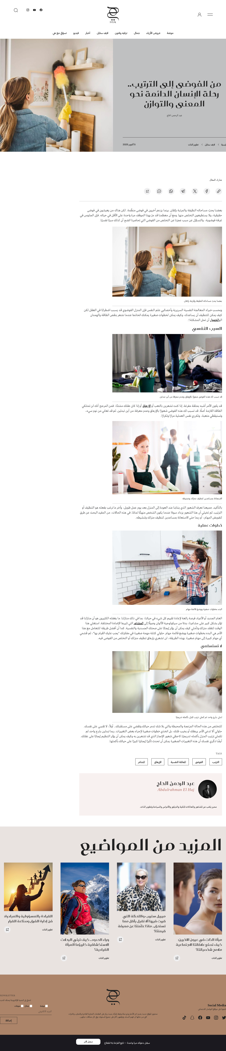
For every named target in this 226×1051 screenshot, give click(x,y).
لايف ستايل (102, 32)
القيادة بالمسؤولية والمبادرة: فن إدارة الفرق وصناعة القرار (28, 918)
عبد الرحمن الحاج (174, 115)
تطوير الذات (193, 144)
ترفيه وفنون (121, 32)
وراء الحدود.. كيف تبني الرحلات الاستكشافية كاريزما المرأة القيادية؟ (85, 945)
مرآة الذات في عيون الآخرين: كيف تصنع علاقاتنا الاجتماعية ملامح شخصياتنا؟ (199, 945)
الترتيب (215, 761)
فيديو (76, 32)
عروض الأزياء (153, 32)
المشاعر (138, 623)
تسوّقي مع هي (60, 32)
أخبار (88, 32)
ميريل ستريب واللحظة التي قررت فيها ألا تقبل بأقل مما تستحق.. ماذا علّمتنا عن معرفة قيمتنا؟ (142, 923)
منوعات (17, 1006)
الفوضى (199, 761)
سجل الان (88, 1041)
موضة (170, 32)
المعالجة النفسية (178, 761)
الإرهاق (146, 406)
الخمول (214, 320)
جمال (137, 32)
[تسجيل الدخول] (199, 15)
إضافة (8, 1020)
